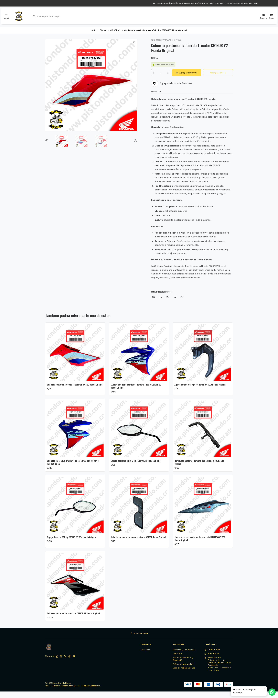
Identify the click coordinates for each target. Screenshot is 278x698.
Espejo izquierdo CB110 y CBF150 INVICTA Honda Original (136, 460)
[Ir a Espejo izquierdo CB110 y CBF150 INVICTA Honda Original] (139, 429)
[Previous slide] (47, 141)
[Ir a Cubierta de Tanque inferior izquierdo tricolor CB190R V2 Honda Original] (75, 429)
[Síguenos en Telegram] (73, 656)
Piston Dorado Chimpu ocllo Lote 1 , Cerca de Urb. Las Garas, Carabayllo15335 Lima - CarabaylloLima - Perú (219, 664)
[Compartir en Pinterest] (174, 297)
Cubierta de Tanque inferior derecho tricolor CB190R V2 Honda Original (136, 386)
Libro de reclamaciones (184, 667)
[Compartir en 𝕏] (160, 297)
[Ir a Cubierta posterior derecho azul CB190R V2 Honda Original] (75, 581)
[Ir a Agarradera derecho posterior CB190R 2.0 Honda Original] (202, 352)
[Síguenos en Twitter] (65, 656)
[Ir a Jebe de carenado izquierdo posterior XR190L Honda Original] (139, 505)
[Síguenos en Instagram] (56, 656)
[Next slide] (135, 141)
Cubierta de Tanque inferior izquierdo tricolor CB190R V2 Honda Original (73, 462)
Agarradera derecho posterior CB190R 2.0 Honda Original (200, 384)
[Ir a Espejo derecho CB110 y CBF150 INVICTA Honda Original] (75, 505)
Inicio (93, 30)
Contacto (145, 649)
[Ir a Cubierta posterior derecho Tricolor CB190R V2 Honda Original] (75, 352)
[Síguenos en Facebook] (61, 656)
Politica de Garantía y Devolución (183, 658)
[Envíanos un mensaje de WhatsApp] (272, 692)
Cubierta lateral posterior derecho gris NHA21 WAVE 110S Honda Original (199, 539)
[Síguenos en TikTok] (69, 656)
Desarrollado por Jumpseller (87, 686)
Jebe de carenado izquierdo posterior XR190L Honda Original (138, 537)
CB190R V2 (115, 30)
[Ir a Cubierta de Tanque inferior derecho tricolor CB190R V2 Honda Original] (139, 352)
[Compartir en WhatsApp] (167, 297)
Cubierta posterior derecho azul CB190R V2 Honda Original (73, 613)
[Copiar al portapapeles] (182, 297)
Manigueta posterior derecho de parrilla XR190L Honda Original (199, 462)
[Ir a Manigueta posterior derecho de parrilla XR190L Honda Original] (202, 429)
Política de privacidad (183, 664)
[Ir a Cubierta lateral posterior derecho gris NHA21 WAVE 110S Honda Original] (202, 505)
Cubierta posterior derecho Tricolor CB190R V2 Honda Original (75, 384)
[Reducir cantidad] (153, 72)
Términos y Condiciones (184, 649)
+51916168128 (214, 649)
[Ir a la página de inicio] (19, 16)
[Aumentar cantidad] (167, 72)
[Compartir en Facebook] (153, 297)
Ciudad (103, 30)
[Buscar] (34, 16)
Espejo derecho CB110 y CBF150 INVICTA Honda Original (71, 537)
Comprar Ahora (163, 3)
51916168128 (213, 653)
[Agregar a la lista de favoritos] (100, 352)
